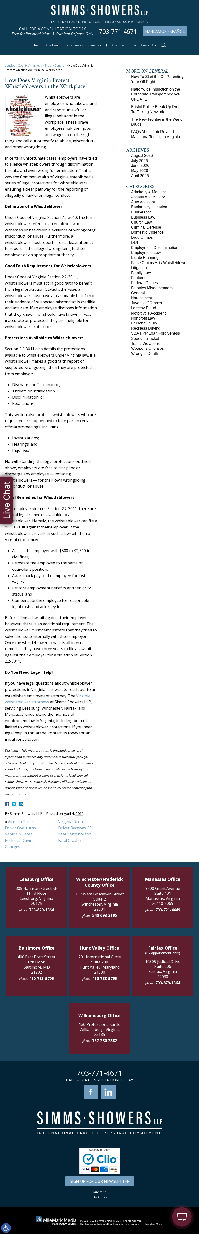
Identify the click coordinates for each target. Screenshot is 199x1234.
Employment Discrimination (154, 248)
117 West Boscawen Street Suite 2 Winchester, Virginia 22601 (99, 901)
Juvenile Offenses (146, 303)
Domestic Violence (147, 232)
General (59, 65)
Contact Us (148, 45)
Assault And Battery (148, 197)
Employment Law (146, 252)
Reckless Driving (145, 328)
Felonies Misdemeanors (152, 288)
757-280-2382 (104, 1040)
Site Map (99, 1192)
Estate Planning (144, 257)
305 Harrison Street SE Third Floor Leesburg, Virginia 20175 (36, 896)
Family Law (141, 273)
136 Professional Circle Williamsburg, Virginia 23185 (99, 1029)
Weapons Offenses (147, 348)
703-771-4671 (118, 31)
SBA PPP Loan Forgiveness (155, 333)
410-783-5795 (41, 978)
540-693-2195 (104, 915)
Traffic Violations (145, 343)
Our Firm (52, 45)
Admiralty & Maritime (149, 192)
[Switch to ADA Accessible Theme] (6, 1228)
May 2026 (139, 171)
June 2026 (140, 165)
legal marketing (116, 1224)
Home (37, 45)
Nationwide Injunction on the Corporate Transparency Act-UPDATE (155, 94)
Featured (139, 278)
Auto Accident (143, 202)
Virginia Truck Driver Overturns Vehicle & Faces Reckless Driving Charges (20, 834)
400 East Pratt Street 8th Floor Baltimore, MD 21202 (36, 964)
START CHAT (159, 1190)
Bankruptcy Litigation (149, 207)
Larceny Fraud (143, 308)
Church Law (141, 222)
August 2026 (142, 155)
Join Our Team (115, 45)
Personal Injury (144, 323)
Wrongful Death (144, 353)
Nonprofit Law (143, 318)
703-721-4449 (167, 909)
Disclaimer (99, 1197)
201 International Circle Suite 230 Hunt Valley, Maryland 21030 (99, 964)
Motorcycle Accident (148, 313)
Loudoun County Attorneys (23, 65)
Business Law (143, 217)
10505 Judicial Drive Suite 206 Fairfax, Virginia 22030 (162, 969)
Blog (133, 45)
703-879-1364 (41, 909)
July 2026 (139, 161)
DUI (134, 242)
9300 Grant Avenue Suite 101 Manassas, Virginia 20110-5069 (162, 896)
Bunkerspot (141, 212)
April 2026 (140, 176)
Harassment (141, 298)
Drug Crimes (142, 237)
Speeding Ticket (145, 338)
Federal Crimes (144, 283)
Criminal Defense (146, 227)
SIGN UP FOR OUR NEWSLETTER (99, 1181)
